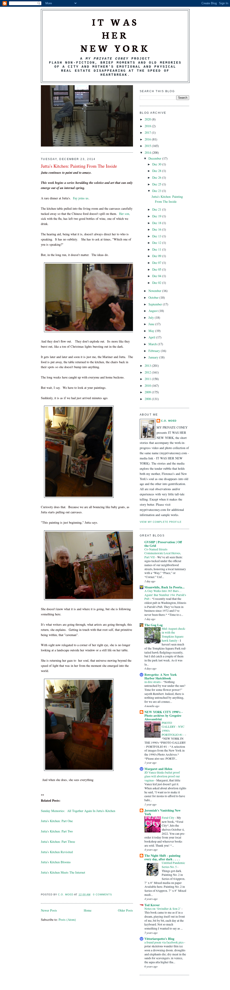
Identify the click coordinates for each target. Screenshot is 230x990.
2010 (148, 385)
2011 (148, 379)
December (155, 158)
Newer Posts (49, 910)
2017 (148, 132)
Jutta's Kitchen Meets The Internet (63, 872)
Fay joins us (80, 198)
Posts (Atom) (67, 919)
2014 (148, 152)
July (151, 317)
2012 (148, 372)
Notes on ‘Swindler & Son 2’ (162, 909)
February (154, 351)
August (153, 311)
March (153, 344)
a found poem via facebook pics (164, 942)
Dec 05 (157, 269)
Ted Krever (152, 905)
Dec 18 (157, 223)
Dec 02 (157, 282)
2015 (148, 146)
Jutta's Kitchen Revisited (57, 852)
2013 (148, 365)
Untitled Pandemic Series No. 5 (173, 865)
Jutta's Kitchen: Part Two (57, 831)
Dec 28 (157, 171)
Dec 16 (157, 229)
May (151, 331)
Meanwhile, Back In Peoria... (164, 587)
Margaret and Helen (158, 768)
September (155, 304)
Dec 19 (157, 216)
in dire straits (152, 682)
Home (87, 910)
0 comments (102, 894)
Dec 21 (157, 209)
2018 (148, 126)
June (151, 324)
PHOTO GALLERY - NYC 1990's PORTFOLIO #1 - (173, 729)
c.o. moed (66, 894)
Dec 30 (157, 164)
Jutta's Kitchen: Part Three (58, 841)
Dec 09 (157, 256)
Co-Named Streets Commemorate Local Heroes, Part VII (162, 553)
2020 (148, 119)
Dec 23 (157, 191)
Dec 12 (157, 242)
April (152, 337)
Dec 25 (157, 184)
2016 (148, 139)
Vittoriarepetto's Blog (159, 938)
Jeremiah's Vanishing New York (162, 812)
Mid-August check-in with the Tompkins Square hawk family (174, 635)
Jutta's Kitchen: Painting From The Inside (79, 166)
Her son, (124, 213)
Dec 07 (157, 262)
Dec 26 (157, 177)
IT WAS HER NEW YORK (115, 34)
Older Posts (125, 910)
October (153, 297)
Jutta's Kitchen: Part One (57, 821)
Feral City (168, 818)
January (153, 357)
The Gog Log (153, 625)
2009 (148, 392)
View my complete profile (160, 522)
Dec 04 (157, 276)
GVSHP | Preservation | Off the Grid (163, 544)
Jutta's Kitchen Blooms (56, 862)
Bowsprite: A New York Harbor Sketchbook (160, 676)
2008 (148, 399)
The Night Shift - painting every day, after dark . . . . (162, 857)
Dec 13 (157, 236)
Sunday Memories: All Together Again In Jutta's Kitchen (78, 811)
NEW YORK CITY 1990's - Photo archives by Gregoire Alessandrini (163, 715)
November (155, 291)
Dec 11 (157, 249)
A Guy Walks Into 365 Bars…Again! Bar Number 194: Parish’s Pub (165, 595)
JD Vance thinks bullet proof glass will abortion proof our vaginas (162, 776)
